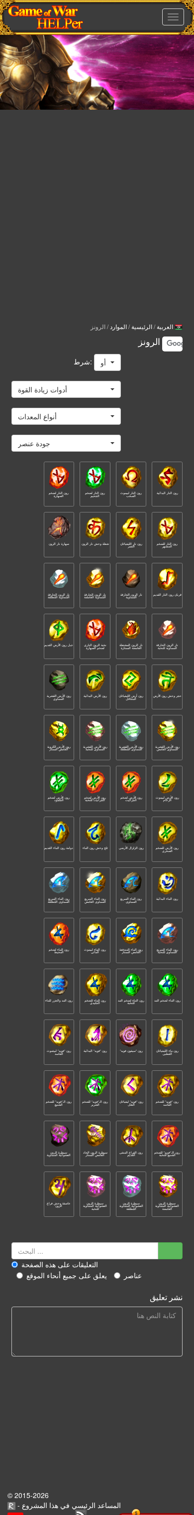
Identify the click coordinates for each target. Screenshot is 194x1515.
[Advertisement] (97, 207)
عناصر (133, 1275)
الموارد (118, 326)
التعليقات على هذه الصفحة (59, 1264)
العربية (166, 326)
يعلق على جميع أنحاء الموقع (66, 1275)
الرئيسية (141, 326)
